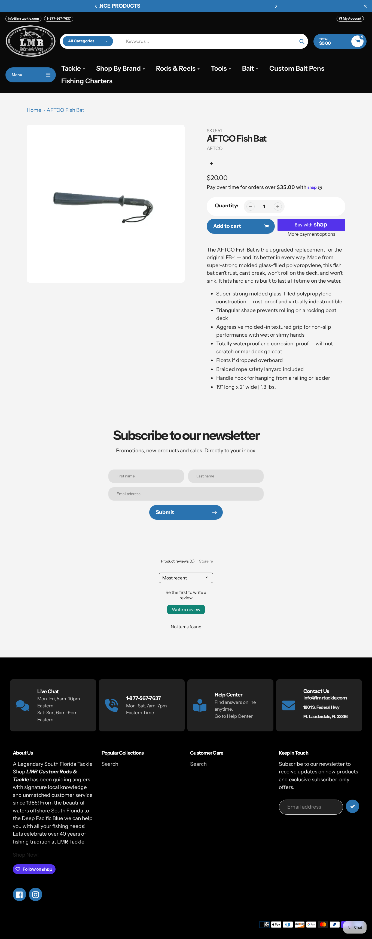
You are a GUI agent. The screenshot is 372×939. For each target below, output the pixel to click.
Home (34, 110)
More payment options (311, 234)
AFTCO (214, 148)
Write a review (186, 609)
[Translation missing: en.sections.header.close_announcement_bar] (365, 6)
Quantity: (226, 205)
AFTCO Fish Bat (65, 110)
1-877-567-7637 (59, 18)
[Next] (276, 6)
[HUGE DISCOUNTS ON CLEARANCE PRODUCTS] (186, 6)
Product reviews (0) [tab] (178, 561)
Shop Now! (26, 855)
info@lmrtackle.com (23, 18)
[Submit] (352, 806)
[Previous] (96, 6)
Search (110, 764)
